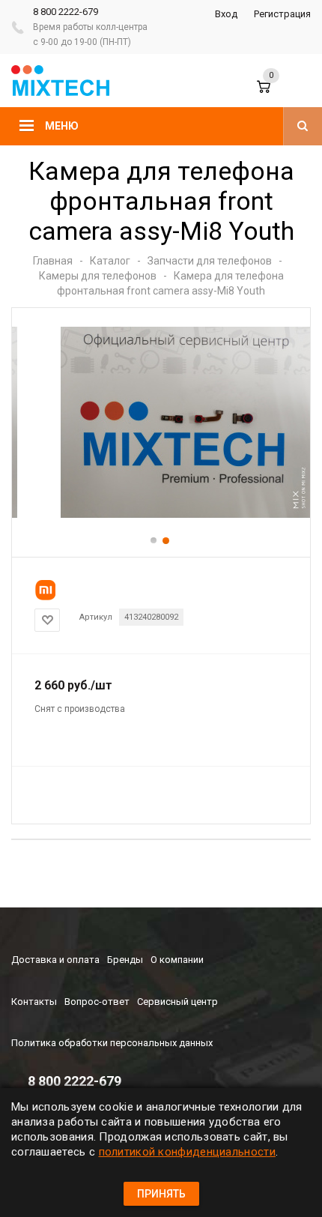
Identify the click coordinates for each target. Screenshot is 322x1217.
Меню (62, 126)
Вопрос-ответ (97, 1001)
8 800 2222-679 (65, 11)
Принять (161, 1194)
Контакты (34, 1001)
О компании (177, 959)
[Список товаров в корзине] (276, 93)
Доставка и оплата (55, 959)
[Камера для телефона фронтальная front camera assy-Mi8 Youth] (161, 514)
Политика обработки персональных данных (112, 1042)
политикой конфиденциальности (187, 1152)
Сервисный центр (177, 1001)
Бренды (125, 959)
